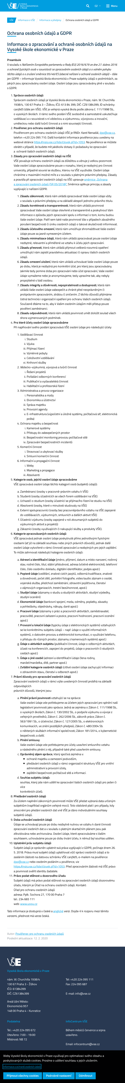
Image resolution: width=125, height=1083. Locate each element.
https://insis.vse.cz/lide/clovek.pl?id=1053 (59, 142)
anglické (58, 911)
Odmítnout (85, 1075)
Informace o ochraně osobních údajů (22, 1066)
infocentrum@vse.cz (87, 1044)
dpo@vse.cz (107, 132)
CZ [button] (96, 6)
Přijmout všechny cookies (23, 1075)
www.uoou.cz (28, 904)
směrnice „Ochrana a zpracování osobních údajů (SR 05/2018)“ (60, 181)
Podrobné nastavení (58, 1075)
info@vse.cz (82, 993)
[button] (88, 6)
